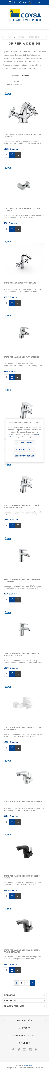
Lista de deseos (24, 2)
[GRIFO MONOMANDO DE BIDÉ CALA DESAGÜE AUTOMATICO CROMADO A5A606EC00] (24, 629)
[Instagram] (30, 1049)
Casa (10, 37)
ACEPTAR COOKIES (24, 443)
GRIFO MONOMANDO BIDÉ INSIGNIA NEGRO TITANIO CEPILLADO (22, 951)
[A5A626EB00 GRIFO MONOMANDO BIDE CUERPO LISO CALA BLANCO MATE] (24, 703)
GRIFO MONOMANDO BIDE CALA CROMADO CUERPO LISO (22, 580)
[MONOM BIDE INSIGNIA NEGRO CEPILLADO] (24, 926)
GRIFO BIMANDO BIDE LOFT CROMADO (20, 283)
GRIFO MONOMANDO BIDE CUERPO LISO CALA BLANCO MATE (23, 729)
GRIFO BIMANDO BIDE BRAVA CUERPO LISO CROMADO (22, 210)
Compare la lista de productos (19, 2)
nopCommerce (28, 1065)
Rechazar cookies (24, 449)
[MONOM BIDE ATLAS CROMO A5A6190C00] (24, 407)
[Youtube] (24, 1049)
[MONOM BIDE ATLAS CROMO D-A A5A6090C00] (24, 481)
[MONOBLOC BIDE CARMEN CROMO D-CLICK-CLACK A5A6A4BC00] (24, 110)
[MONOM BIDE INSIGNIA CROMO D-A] (24, 777)
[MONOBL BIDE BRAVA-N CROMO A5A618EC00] (24, 184)
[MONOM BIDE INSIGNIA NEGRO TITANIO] (24, 852)
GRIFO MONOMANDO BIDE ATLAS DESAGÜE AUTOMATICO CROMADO (22, 506)
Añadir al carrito (12, 155)
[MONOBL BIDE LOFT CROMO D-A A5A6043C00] (24, 259)
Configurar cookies (24, 456)
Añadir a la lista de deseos (18, 155)
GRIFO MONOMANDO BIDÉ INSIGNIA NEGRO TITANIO (22, 877)
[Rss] (36, 1049)
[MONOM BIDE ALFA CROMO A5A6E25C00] (24, 333)
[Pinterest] (18, 1049)
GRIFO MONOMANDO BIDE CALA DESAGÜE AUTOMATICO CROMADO (21, 654)
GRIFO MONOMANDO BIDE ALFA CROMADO (21, 357)
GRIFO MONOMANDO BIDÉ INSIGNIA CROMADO (23, 802)
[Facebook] (13, 1049)
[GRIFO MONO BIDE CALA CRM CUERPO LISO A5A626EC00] (24, 555)
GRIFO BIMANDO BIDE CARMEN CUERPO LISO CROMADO (23, 136)
